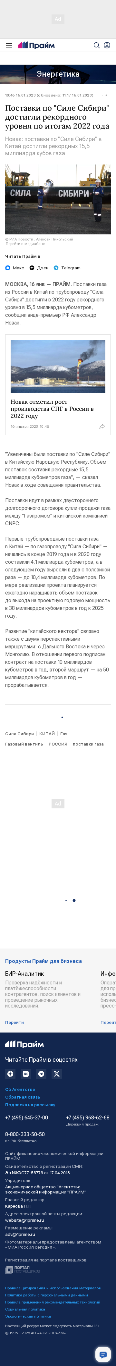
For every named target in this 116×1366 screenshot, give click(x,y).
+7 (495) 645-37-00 (26, 1118)
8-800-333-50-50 (25, 1137)
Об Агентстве (20, 1089)
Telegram (71, 267)
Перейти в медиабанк (25, 243)
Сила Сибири (19, 733)
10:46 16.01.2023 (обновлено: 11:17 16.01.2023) (49, 95)
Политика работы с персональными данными (46, 1295)
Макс (18, 267)
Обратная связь (22, 1097)
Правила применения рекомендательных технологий (52, 1302)
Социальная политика (25, 1309)
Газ (63, 733)
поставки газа (88, 743)
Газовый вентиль (24, 743)
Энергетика (58, 74)
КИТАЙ (47, 733)
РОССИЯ (58, 743)
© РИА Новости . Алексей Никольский (39, 239)
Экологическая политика (28, 1316)
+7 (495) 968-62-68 (88, 1120)
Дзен (42, 267)
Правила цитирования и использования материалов (53, 1288)
